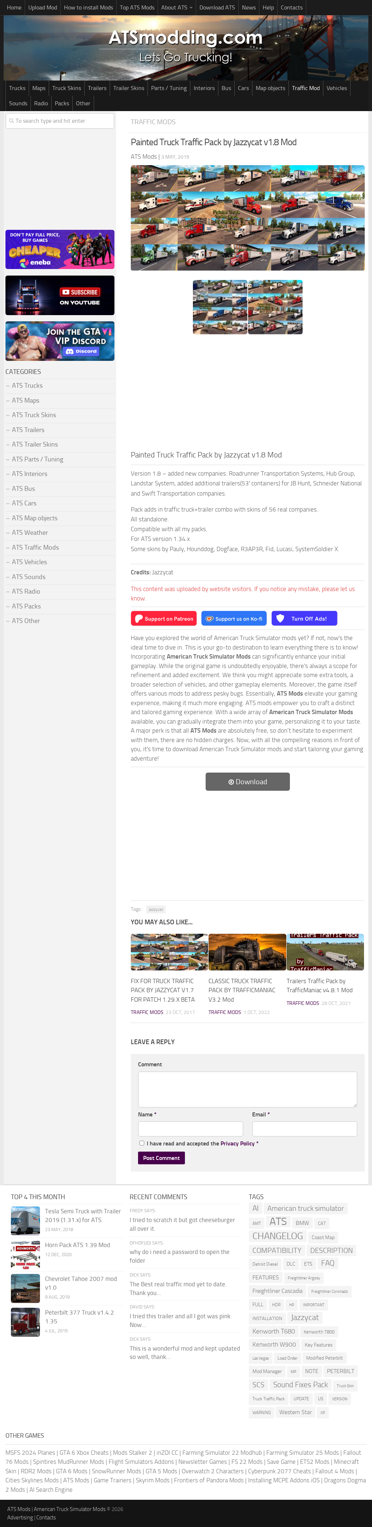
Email (261, 1114)
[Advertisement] (248, 394)
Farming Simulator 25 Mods (302, 1452)
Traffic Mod (306, 88)
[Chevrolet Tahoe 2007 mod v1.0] (25, 1288)
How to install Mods (88, 7)
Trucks (17, 88)
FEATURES (265, 1277)
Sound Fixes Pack (300, 1384)
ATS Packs (26, 606)
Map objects (270, 88)
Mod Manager (267, 1371)
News (249, 7)
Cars (243, 88)
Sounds (18, 103)
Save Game (281, 1461)
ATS (278, 1221)
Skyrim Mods (153, 1480)
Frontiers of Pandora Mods (209, 1480)
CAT (322, 1223)
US (320, 1398)
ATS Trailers (28, 430)
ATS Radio (26, 591)
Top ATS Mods (137, 7)
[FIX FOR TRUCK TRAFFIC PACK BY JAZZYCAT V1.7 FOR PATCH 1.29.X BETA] (169, 952)
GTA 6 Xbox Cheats (84, 1452)
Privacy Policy (238, 1143)
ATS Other (26, 621)
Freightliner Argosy (304, 1278)
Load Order (288, 1358)
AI (255, 1208)
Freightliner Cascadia (277, 1290)
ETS (308, 1264)
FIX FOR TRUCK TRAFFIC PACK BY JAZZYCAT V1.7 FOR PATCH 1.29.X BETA (163, 990)
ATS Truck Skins (34, 415)
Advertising (20, 1517)
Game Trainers (113, 1480)
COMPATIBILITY (277, 1250)
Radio (41, 103)
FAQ (328, 1263)
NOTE (311, 1371)
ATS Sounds (28, 577)
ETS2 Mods (314, 1461)
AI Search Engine (51, 1489)
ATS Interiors (29, 474)
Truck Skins (66, 88)
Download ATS (217, 7)
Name (147, 1114)
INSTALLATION (267, 1318)
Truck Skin (345, 1386)
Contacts (292, 7)
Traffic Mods (153, 122)
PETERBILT (340, 1371)
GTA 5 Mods (161, 1471)
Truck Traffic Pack (268, 1398)
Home (14, 7)
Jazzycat (156, 909)
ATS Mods (76, 1480)
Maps (38, 88)
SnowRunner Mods (116, 1471)
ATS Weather (30, 533)
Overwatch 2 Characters (213, 1471)
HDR (276, 1304)
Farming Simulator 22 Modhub (222, 1452)
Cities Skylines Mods (32, 1480)
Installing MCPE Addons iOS (284, 1480)
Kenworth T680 (273, 1331)
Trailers (97, 88)
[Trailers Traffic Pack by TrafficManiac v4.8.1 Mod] (325, 952)
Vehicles (337, 88)
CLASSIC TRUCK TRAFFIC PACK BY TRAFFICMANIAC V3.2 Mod (242, 990)
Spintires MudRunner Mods (68, 1461)
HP (291, 1305)
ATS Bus (23, 489)
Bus (226, 88)
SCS (258, 1385)
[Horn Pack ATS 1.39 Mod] (25, 1254)
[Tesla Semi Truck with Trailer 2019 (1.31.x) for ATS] (25, 1220)
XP (322, 1412)
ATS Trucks (27, 386)
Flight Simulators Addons (141, 1461)
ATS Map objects (34, 518)
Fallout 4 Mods (334, 1471)
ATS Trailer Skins (35, 444)
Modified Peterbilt (324, 1358)
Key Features (319, 1345)
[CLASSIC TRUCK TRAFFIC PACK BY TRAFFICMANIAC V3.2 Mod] (247, 952)
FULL (257, 1305)
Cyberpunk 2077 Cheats (279, 1471)
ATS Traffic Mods (35, 547)
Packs (62, 103)
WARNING (261, 1412)
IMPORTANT (313, 1305)
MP (293, 1371)
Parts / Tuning (169, 88)
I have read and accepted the (203, 1143)
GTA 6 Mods (72, 1471)
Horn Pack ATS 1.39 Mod (77, 1245)
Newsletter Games (202, 1461)
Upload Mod (42, 7)
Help (268, 7)
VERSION (339, 1398)
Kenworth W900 (274, 1344)
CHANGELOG (277, 1236)
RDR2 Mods (36, 1471)
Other (83, 103)
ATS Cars (24, 503)
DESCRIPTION (331, 1250)
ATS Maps (25, 400)
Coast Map (323, 1237)
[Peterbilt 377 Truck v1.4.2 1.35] (25, 1322)
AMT (256, 1223)
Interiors (204, 88)
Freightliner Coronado (329, 1291)
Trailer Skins (128, 88)
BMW (302, 1222)
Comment (150, 1064)
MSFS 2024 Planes (30, 1452)
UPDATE (301, 1398)
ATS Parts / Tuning (37, 459)
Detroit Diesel (265, 1264)
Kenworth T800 (319, 1332)
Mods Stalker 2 (132, 1452)
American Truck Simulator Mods (70, 1509)
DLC (291, 1264)
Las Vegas (260, 1358)
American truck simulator (305, 1208)
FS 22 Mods (247, 1461)
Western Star (295, 1412)
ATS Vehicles (29, 562)
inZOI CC (167, 1452)
